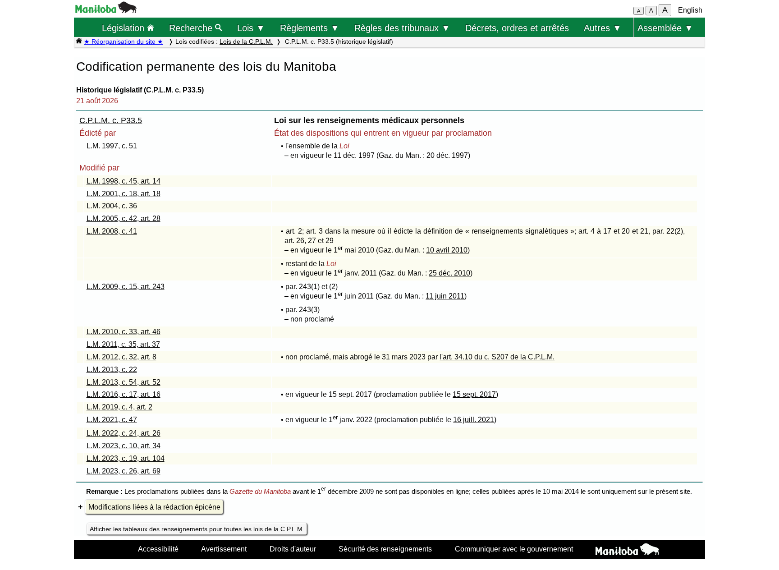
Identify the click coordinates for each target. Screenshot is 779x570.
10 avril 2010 (446, 250)
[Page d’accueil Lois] (79, 41)
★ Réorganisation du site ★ (123, 41)
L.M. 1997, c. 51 (112, 146)
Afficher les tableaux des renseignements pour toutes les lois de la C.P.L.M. (197, 529)
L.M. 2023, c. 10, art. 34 (123, 446)
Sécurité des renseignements (385, 549)
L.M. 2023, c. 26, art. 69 (123, 471)
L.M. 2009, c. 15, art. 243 (126, 286)
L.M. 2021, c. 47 (112, 419)
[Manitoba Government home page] (627, 550)
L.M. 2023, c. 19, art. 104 (126, 458)
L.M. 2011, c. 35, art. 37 (123, 344)
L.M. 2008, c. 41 (112, 231)
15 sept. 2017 (474, 394)
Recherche (192, 28)
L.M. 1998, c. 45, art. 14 (123, 181)
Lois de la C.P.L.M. (246, 41)
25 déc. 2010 (449, 273)
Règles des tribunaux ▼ (402, 28)
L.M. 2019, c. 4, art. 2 (119, 407)
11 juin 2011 (445, 296)
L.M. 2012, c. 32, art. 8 (121, 357)
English (690, 10)
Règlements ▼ (309, 28)
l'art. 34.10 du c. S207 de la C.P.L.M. (497, 357)
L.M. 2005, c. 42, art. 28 (123, 218)
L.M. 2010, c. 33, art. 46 (123, 332)
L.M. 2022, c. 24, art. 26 (123, 433)
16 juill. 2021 (473, 419)
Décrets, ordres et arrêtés (517, 28)
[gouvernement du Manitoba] (106, 10)
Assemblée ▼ (665, 28)
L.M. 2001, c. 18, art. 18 (123, 194)
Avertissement (224, 549)
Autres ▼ (603, 28)
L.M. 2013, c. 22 (112, 369)
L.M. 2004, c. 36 (112, 206)
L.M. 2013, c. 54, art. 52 (123, 382)
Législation (124, 28)
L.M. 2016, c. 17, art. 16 (123, 394)
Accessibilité (158, 549)
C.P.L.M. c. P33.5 (110, 120)
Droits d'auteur (293, 549)
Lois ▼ (251, 28)
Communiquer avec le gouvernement (514, 549)
